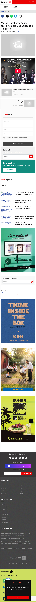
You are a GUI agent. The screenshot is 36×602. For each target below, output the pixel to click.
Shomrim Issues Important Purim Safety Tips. (13, 101)
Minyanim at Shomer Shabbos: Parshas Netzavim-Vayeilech (17, 548)
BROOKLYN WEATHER (17, 7)
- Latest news (4, 485)
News (8, 11)
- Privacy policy (4, 522)
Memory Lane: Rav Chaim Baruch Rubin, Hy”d (13, 538)
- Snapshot (21, 491)
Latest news (8, 186)
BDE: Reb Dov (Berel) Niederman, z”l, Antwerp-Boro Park (24, 224)
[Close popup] (29, 582)
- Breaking (3, 488)
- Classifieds (4, 507)
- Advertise (3, 517)
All (3, 186)
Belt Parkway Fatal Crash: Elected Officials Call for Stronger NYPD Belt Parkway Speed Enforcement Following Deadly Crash (17, 543)
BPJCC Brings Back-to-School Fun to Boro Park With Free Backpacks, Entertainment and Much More (16, 534)
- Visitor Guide (4, 509)
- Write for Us (4, 514)
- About (3, 512)
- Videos (21, 488)
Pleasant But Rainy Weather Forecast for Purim (23, 90)
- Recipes (21, 493)
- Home (3, 504)
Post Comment (18, 143)
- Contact (3, 519)
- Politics (3, 491)
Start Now (10, 169)
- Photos (21, 485)
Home (2, 11)
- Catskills (3, 493)
